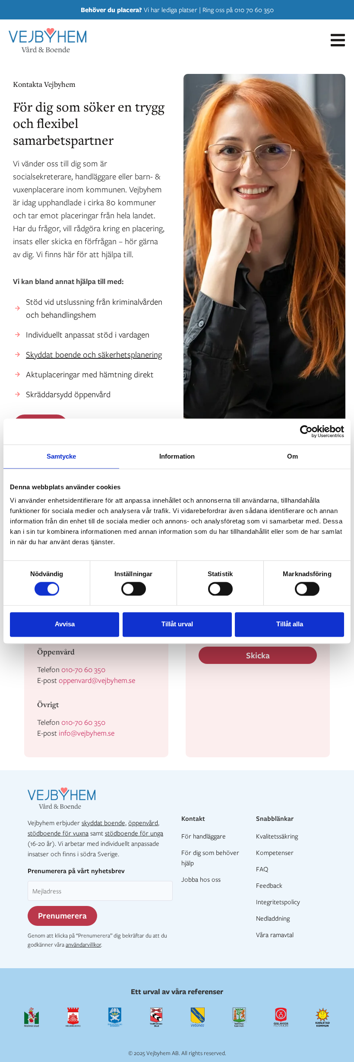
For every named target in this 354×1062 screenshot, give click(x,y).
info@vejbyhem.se (86, 733)
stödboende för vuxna (58, 833)
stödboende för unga (134, 833)
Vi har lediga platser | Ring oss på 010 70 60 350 (177, 9)
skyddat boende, (104, 822)
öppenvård (143, 822)
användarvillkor (83, 944)
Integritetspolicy (278, 901)
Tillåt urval (177, 624)
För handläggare (203, 836)
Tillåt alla (289, 624)
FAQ (262, 868)
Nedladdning (273, 918)
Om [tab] (292, 456)
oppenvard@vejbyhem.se (97, 680)
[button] (337, 40)
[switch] (133, 589)
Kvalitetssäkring (277, 836)
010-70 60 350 (83, 669)
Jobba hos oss (201, 879)
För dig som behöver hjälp (210, 857)
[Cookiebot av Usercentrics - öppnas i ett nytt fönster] (306, 431)
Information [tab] (177, 456)
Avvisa (65, 624)
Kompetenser (275, 852)
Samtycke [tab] (61, 456)
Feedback (269, 885)
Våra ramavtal (275, 934)
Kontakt (193, 818)
